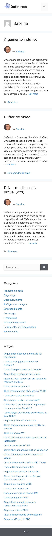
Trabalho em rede (13, 290)
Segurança (9, 295)
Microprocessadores (15, 322)
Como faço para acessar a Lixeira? (22, 369)
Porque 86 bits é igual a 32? (19, 467)
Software (12, 251)
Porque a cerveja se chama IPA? (21, 493)
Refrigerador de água (19, 173)
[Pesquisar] (44, 267)
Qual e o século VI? (14, 433)
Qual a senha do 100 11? (17, 445)
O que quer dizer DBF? (16, 510)
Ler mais (33, 94)
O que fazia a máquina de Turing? (22, 374)
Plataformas (10, 318)
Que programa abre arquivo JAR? (22, 400)
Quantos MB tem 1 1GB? (17, 519)
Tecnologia (10, 313)
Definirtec (19, 7)
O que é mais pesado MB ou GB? (21, 471)
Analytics (12, 102)
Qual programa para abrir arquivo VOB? (25, 391)
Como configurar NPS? (16, 497)
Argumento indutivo (20, 39)
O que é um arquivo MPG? (18, 484)
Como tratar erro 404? (16, 488)
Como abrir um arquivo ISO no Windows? (26, 450)
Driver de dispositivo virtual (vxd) (21, 190)
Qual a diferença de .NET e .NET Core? (25, 462)
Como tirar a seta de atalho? (19, 395)
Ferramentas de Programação (20, 327)
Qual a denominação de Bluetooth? (23, 514)
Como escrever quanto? (16, 386)
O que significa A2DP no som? (20, 420)
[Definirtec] (7, 6)
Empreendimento (13, 309)
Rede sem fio (11, 331)
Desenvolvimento (13, 299)
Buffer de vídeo (17, 117)
